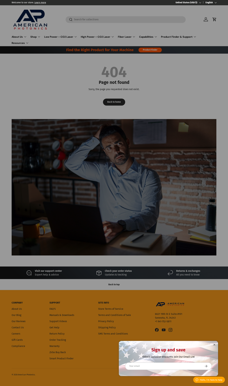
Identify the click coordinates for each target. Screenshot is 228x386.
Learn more (40, 2)
